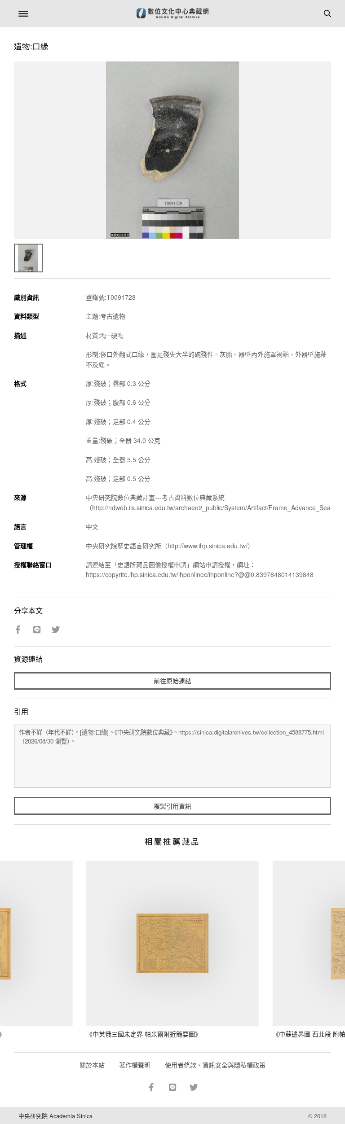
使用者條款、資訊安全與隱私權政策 (215, 1064)
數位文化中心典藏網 (172, 13)
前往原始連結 (172, 680)
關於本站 (92, 1064)
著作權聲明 (134, 1064)
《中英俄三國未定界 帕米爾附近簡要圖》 (143, 1033)
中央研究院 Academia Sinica (55, 1115)
